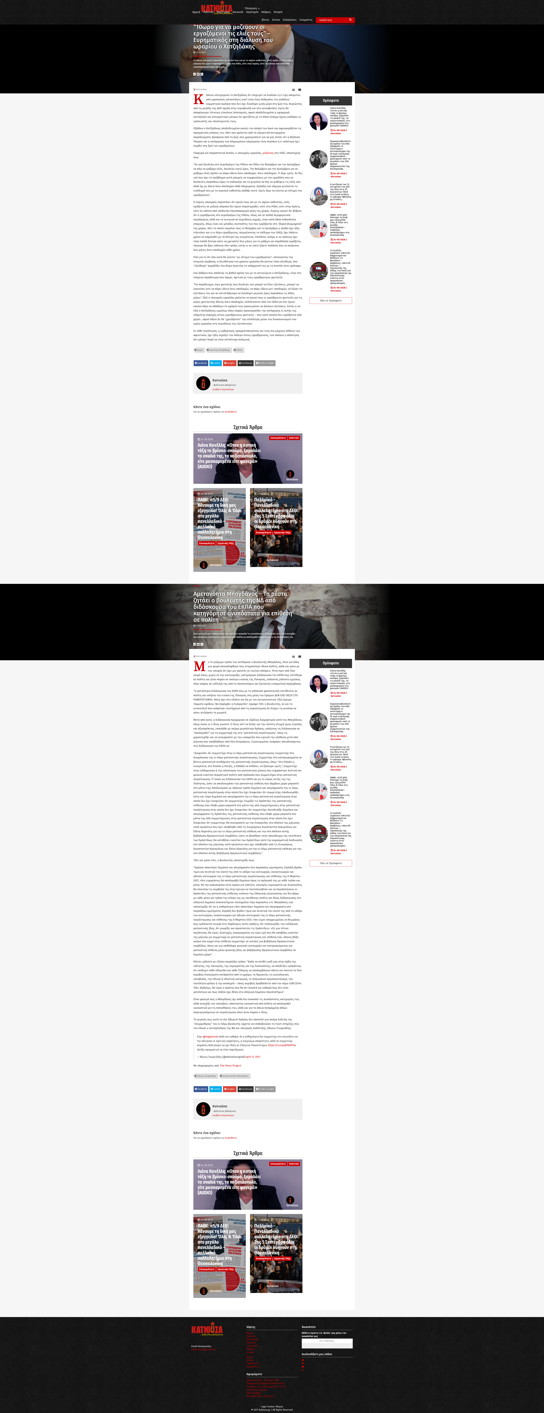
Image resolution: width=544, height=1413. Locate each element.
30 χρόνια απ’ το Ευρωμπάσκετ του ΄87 (266, 1386)
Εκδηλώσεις (290, 19)
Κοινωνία (238, 12)
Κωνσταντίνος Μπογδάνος (235, 1076)
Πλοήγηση (251, 8)
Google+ (230, 363)
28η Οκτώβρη (253, 1393)
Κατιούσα (201, 89)
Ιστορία (278, 12)
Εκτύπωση (246, 363)
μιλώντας (268, 153)
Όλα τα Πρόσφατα (331, 300)
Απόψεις (266, 12)
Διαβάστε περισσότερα (223, 389)
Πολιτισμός (223, 12)
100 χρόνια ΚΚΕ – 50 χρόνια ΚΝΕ (262, 1380)
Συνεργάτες (305, 19)
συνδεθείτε (231, 411)
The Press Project (230, 1065)
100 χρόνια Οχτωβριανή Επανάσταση (265, 1383)
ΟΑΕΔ (239, 350)
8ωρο (200, 350)
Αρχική (196, 12)
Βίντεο (265, 19)
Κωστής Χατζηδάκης (219, 350)
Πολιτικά (208, 12)
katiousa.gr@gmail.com (203, 1349)
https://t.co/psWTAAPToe (282, 1045)
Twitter (216, 363)
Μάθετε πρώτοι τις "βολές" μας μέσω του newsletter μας (324, 1335)
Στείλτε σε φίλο (266, 363)
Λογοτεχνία (252, 1345)
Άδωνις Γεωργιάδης (206, 1076)
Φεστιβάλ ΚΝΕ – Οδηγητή (259, 1396)
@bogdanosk (210, 1036)
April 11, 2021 (253, 1056)
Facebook (202, 363)
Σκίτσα (276, 19)
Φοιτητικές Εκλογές (256, 1390)
